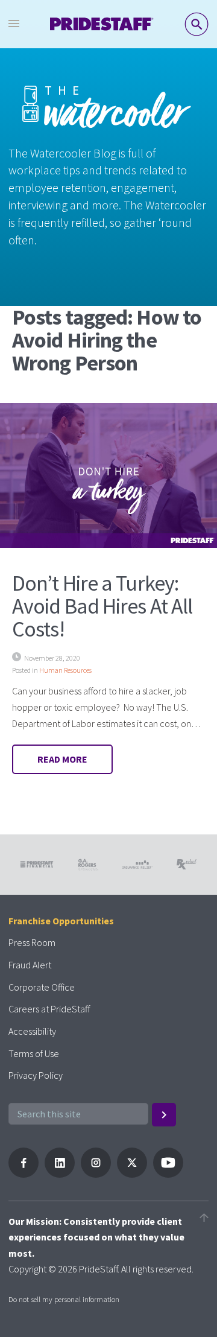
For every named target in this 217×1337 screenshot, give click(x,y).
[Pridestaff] (102, 24)
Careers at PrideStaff (49, 1009)
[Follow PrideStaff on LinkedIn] (60, 1174)
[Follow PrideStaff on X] (132, 1174)
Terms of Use (33, 1053)
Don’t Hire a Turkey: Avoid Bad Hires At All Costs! (102, 606)
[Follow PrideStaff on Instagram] (96, 1174)
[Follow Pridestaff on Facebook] (23, 1174)
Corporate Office (41, 987)
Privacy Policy (35, 1075)
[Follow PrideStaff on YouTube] (168, 1174)
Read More (62, 759)
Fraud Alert (29, 965)
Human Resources (65, 670)
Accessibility (32, 1031)
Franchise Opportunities (61, 921)
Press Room (31, 942)
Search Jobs (196, 24)
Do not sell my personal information (63, 1299)
